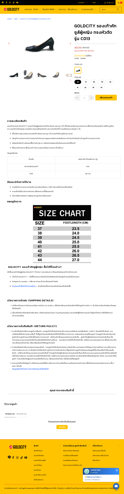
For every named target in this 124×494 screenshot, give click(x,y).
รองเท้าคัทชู (38, 465)
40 (110, 82)
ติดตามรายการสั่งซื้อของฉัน (72, 465)
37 (86, 82)
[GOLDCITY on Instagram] (10, 3)
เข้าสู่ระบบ (110, 3)
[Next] (70, 43)
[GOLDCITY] (11, 9)
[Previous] (9, 43)
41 (77, 87)
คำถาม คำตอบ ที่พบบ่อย (71, 451)
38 (94, 82)
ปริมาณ (76, 93)
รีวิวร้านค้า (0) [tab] (21, 414)
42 (85, 87)
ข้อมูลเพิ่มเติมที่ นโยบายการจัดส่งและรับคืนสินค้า (30, 368)
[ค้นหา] (118, 9)
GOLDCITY (15, 488)
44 (101, 87)
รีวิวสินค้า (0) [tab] (10, 414)
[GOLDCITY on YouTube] (17, 3)
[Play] (39, 43)
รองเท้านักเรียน (39, 455)
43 (93, 87)
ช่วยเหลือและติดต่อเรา (70, 460)
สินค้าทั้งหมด (38, 451)
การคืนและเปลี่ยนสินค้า (70, 455)
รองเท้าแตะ (37, 470)
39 (102, 82)
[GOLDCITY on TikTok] (13, 3)
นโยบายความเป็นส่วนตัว (101, 455)
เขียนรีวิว (62, 427)
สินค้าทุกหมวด (38, 480)
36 (78, 82)
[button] (37, 9)
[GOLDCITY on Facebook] (6, 3)
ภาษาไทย (81, 3)
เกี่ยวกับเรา (96, 460)
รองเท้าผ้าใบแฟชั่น (40, 460)
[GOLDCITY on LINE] (3, 2)
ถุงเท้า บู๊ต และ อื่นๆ (40, 475)
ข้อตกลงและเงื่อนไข (99, 451)
